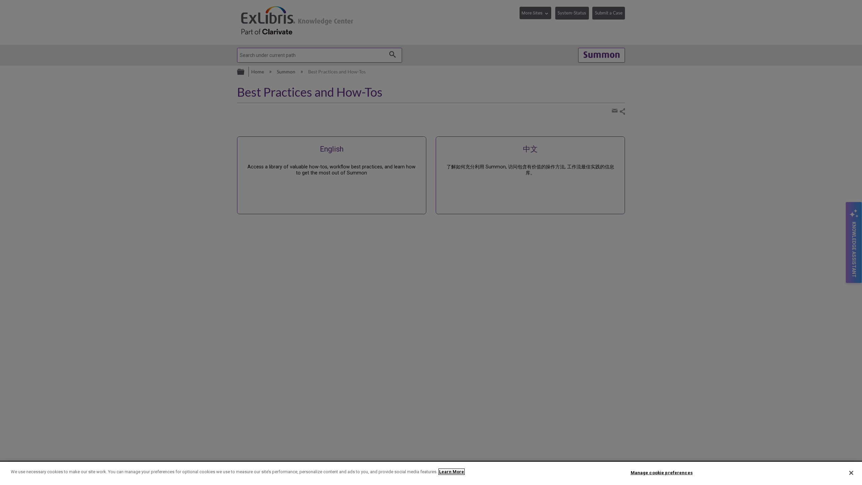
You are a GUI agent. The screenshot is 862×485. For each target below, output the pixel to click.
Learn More (451, 471)
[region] (431, 473)
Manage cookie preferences (662, 472)
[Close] (851, 472)
